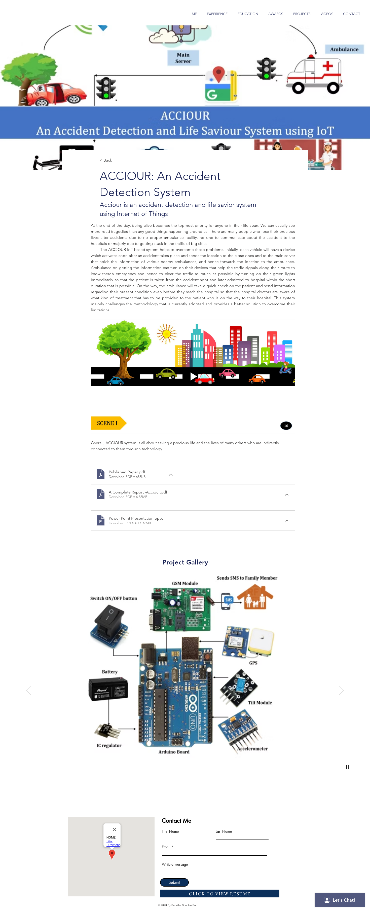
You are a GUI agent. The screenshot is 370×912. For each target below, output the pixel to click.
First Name (170, 831)
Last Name (224, 831)
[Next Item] (341, 690)
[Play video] (193, 376)
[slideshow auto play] (347, 767)
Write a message (175, 864)
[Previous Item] (29, 690)
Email (166, 847)
